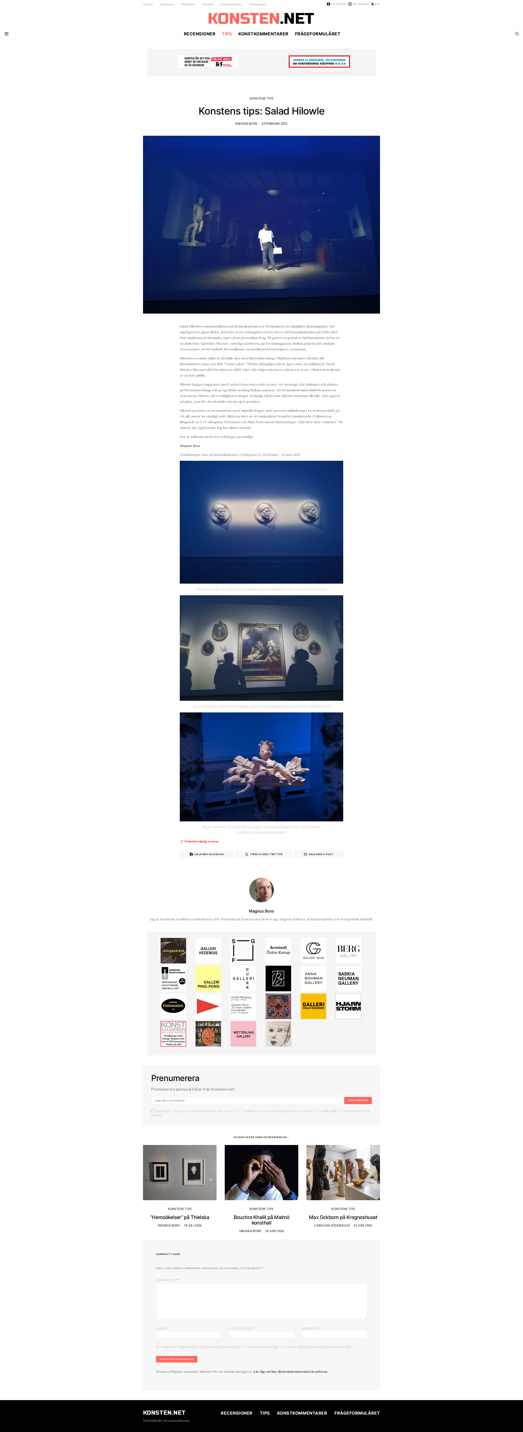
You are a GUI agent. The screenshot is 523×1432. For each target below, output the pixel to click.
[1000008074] (348, 978)
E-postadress (241, 1328)
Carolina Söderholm (331, 1225)
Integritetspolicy (231, 4)
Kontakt (207, 4)
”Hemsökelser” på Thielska (179, 1217)
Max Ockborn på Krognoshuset (343, 1217)
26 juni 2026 (274, 1231)
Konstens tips (262, 98)
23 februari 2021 (275, 123)
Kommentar (166, 1280)
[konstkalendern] (173, 1034)
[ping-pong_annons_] (208, 978)
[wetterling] (243, 1034)
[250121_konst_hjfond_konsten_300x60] (319, 61)
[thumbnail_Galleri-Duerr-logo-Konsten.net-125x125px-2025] (243, 978)
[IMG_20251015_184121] (208, 61)
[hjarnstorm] (348, 1006)
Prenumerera (257, 4)
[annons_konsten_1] (208, 1006)
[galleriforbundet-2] (243, 950)
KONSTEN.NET (164, 1413)
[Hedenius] (208, 950)
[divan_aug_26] (278, 1034)
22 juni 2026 (363, 1225)
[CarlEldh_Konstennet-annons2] (208, 1034)
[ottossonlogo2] (173, 1006)
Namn (161, 1328)
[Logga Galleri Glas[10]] (313, 950)
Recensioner (200, 33)
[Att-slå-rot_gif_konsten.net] (173, 950)
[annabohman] (313, 978)
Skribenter (188, 4)
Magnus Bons (246, 123)
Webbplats (311, 1328)
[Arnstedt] (278, 950)
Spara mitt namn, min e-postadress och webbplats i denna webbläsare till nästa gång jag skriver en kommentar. (256, 1347)
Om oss (148, 4)
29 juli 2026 (193, 1225)
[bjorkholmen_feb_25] (278, 978)
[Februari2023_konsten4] (348, 950)
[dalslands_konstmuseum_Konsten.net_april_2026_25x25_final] (173, 978)
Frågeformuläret (318, 33)
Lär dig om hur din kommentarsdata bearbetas (290, 1371)
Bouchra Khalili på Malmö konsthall (261, 1220)
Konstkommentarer (263, 33)
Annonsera (167, 4)
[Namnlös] (243, 1006)
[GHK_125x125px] (313, 1006)
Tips (227, 33)
